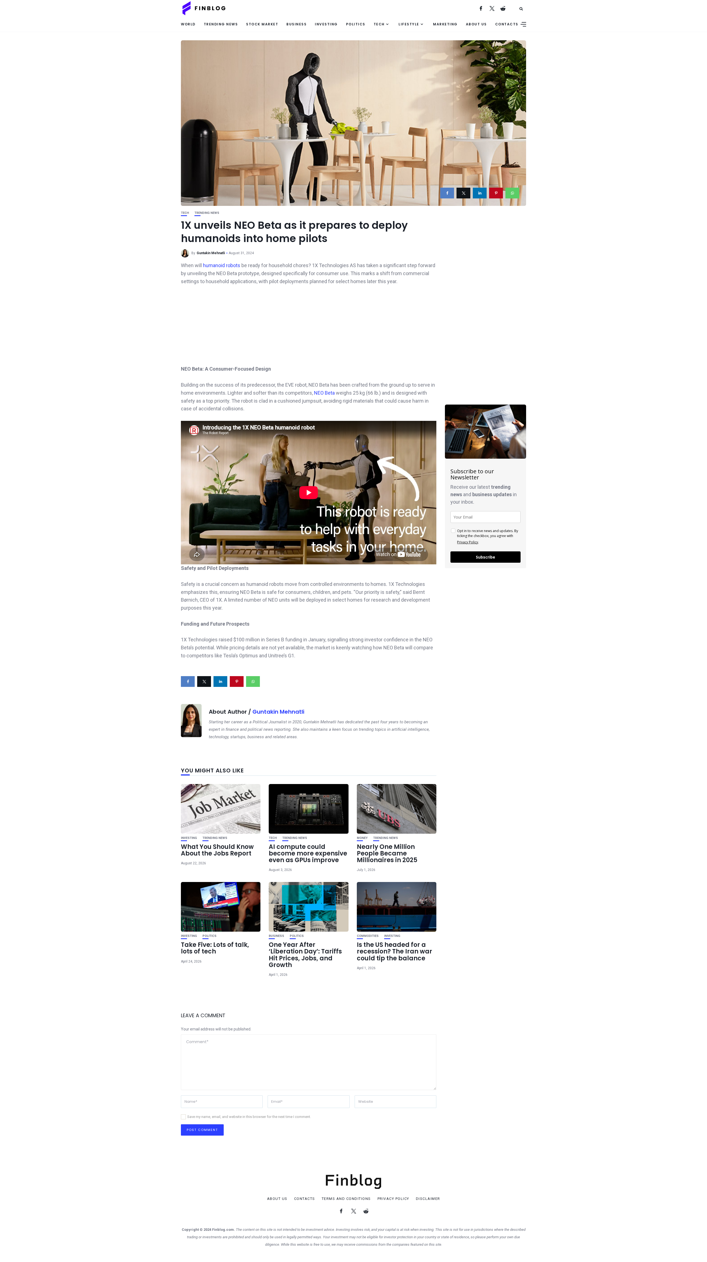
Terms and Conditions (346, 1199)
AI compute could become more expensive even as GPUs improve (308, 853)
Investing (326, 24)
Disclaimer (428, 1199)
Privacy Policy (467, 542)
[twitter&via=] (463, 193)
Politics (355, 24)
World (188, 24)
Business (296, 24)
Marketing (445, 24)
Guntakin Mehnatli (211, 253)
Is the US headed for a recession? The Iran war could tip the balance (394, 951)
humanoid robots (221, 265)
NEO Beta (325, 393)
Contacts (506, 24)
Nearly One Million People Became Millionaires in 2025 (387, 853)
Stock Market (262, 24)
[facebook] (447, 193)
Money (362, 837)
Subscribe (485, 557)
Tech (379, 24)
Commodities (368, 935)
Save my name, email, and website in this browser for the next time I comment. (249, 1117)
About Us (476, 24)
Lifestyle (409, 24)
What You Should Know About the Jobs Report (217, 850)
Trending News (221, 24)
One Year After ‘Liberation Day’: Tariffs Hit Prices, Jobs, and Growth (305, 954)
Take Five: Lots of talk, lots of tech (215, 948)
